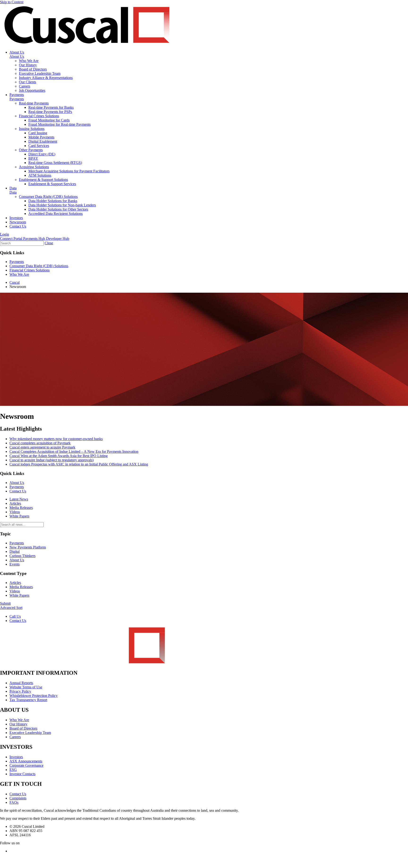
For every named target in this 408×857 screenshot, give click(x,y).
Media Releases (21, 508)
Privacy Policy (20, 691)
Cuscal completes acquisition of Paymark (40, 443)
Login (4, 234)
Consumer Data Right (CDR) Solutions (48, 197)
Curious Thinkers (22, 556)
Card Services (38, 146)
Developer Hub (57, 239)
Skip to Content (11, 2)
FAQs (13, 802)
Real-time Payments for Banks (51, 107)
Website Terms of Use (25, 687)
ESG (13, 770)
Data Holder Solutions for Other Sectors (58, 209)
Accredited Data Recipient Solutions (55, 214)
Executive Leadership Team (39, 73)
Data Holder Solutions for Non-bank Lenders (62, 205)
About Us (16, 52)
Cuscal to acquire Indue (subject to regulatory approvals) (51, 460)
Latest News (18, 499)
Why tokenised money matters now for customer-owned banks (56, 439)
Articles (15, 503)
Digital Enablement (42, 141)
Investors (16, 218)
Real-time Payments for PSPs (50, 112)
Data (13, 188)
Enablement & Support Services (52, 184)
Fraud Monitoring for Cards (49, 120)
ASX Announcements (25, 761)
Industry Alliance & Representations (46, 78)
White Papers (19, 516)
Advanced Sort (11, 608)
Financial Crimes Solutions (39, 116)
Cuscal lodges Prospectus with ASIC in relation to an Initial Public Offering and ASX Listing (78, 464)
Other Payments (31, 150)
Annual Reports (21, 683)
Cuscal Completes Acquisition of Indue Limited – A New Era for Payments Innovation (73, 451)
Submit (5, 603)
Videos (14, 512)
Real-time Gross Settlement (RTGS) (55, 163)
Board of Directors (33, 69)
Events (14, 564)
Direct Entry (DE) (41, 154)
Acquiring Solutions (34, 167)
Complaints (17, 798)
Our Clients (27, 82)
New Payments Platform (27, 547)
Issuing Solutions (31, 129)
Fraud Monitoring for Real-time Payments (59, 124)
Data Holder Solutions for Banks (52, 201)
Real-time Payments (34, 103)
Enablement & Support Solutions (43, 180)
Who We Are (28, 61)
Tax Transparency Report (28, 700)
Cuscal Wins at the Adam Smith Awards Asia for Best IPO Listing (58, 456)
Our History (28, 65)
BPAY (33, 158)
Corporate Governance (26, 765)
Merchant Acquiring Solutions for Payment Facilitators (69, 171)
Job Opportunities (32, 90)
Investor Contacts (22, 774)
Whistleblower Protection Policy (33, 696)
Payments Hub (34, 239)
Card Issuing (37, 133)
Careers (24, 86)
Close (49, 243)
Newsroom (17, 222)
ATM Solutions (39, 175)
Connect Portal (11, 239)
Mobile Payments (41, 137)
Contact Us (17, 226)
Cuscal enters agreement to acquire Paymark (42, 447)
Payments (16, 95)
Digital (14, 551)
